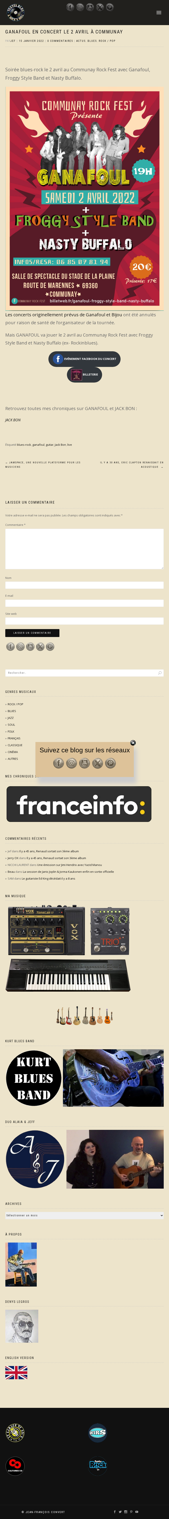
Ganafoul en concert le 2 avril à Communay (64, 32)
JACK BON (12, 420)
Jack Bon (60, 445)
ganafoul (38, 445)
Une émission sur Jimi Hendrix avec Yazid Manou (69, 865)
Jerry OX (13, 858)
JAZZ (11, 718)
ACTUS (81, 40)
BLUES (92, 40)
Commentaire (15, 525)
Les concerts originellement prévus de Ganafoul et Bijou (63, 315)
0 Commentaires (60, 40)
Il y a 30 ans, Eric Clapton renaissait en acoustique (132, 464)
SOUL (11, 725)
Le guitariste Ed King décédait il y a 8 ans (48, 878)
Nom (8, 578)
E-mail (9, 596)
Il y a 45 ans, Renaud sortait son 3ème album (49, 851)
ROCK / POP (107, 40)
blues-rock (24, 445)
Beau (11, 872)
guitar (49, 445)
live (69, 445)
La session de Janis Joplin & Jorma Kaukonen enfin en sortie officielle (68, 872)
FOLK (11, 731)
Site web (11, 614)
